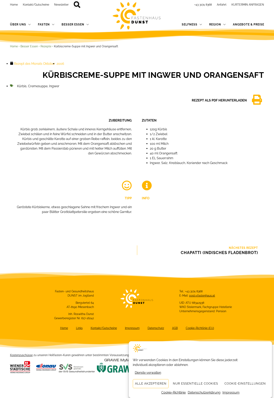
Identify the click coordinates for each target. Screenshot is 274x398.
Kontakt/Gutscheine (36, 4)
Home (14, 4)
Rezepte (46, 46)
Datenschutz (156, 328)
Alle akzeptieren (150, 384)
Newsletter (61, 4)
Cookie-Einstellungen (245, 384)
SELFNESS (189, 24)
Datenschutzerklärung (204, 392)
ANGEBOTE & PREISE (248, 24)
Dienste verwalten (148, 373)
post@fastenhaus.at (202, 295)
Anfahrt (221, 4)
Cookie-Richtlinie (173, 392)
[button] (77, 4)
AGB (175, 328)
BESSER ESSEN (73, 24)
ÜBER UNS (18, 24)
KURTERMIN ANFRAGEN (247, 4)
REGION (215, 24)
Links (79, 328)
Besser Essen (29, 46)
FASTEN (44, 24)
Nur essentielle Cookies (195, 384)
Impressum (230, 392)
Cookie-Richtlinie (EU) (200, 328)
